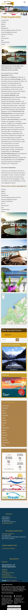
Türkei (3, 418)
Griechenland (5, 442)
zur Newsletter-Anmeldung (8, 548)
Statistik (19, 596)
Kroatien (4, 413)
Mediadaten (5, 562)
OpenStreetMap (18, 323)
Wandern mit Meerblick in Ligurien (11, 9)
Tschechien (5, 415)
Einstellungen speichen (14, 606)
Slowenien (5, 435)
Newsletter (4, 571)
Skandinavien (5, 428)
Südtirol (4, 430)
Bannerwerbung (6, 574)
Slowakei (4, 432)
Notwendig (7, 596)
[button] (14, 225)
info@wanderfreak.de (7, 523)
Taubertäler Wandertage (8, 533)
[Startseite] (7, 3)
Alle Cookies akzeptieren (14, 609)
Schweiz (4, 423)
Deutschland (5, 405)
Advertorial (4, 569)
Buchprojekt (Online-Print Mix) (9, 577)
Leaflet (11, 323)
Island (3, 410)
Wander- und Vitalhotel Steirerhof (14, 368)
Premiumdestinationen (7, 576)
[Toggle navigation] (24, 2)
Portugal (4, 420)
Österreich (5, 408)
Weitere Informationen (7, 592)
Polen (3, 425)
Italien (3, 445)
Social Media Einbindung (8, 572)
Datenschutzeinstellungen (14, 581)
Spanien (4, 437)
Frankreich (5, 440)
